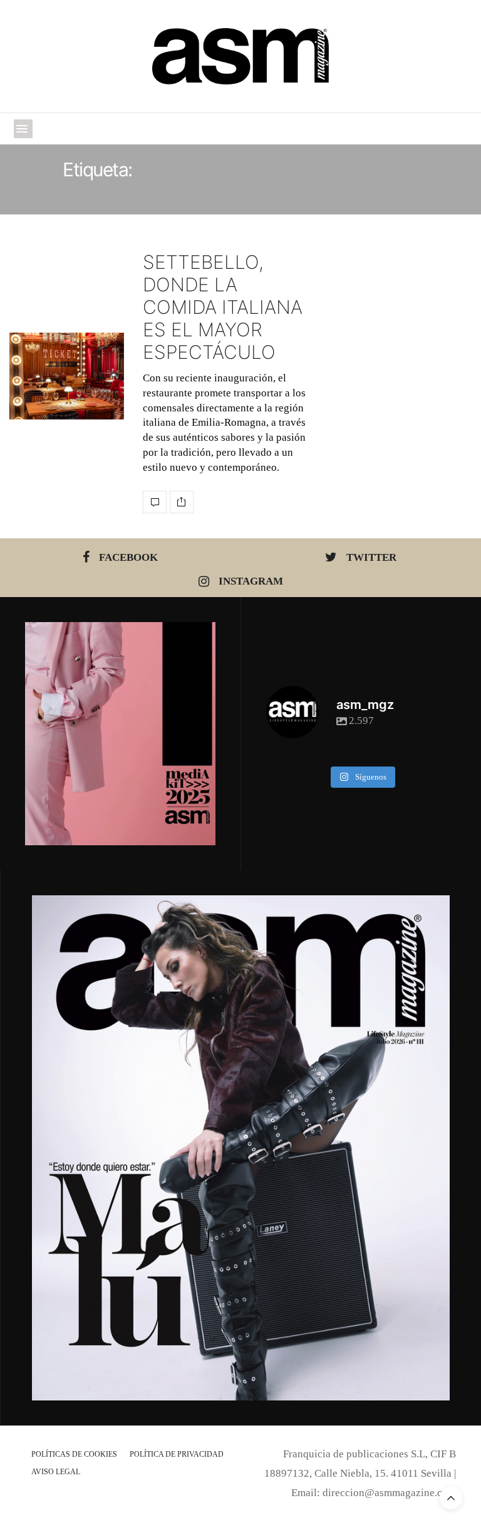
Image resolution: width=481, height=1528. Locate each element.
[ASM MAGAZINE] (240, 56)
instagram (251, 581)
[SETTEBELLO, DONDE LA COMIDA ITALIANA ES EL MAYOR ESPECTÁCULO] (66, 376)
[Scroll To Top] (451, 1498)
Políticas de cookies (74, 1454)
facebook (128, 557)
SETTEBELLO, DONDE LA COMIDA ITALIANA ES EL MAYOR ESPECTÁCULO (223, 307)
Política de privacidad (177, 1454)
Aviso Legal (55, 1471)
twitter (371, 557)
